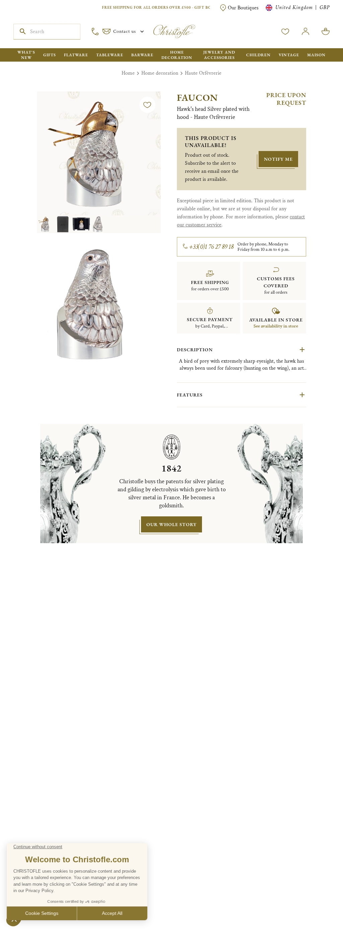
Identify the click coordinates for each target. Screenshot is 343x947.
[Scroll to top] (316, 921)
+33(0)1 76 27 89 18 (211, 246)
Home (128, 73)
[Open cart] (325, 31)
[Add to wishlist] (147, 105)
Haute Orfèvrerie (203, 73)
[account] (285, 31)
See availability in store (276, 326)
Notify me (278, 159)
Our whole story (171, 524)
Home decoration (159, 73)
